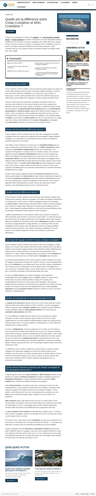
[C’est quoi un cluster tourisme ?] (48, 458)
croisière (35, 37)
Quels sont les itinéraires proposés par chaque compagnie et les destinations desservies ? (47, 74)
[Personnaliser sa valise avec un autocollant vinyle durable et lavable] (78, 75)
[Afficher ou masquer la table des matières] (41, 58)
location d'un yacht (78, 96)
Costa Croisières (18, 39)
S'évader (10, 31)
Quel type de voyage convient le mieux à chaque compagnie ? (47, 64)
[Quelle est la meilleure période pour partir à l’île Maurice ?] (19, 458)
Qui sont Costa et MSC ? (16, 63)
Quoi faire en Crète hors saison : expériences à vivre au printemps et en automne (77, 65)
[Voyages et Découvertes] (9, 4)
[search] (89, 4)
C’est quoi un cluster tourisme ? (48, 469)
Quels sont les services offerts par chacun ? (18, 67)
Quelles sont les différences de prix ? (19, 71)
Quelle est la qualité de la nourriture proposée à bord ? (46, 68)
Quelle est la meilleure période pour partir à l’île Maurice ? (17, 470)
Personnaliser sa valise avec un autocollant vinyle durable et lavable (77, 84)
